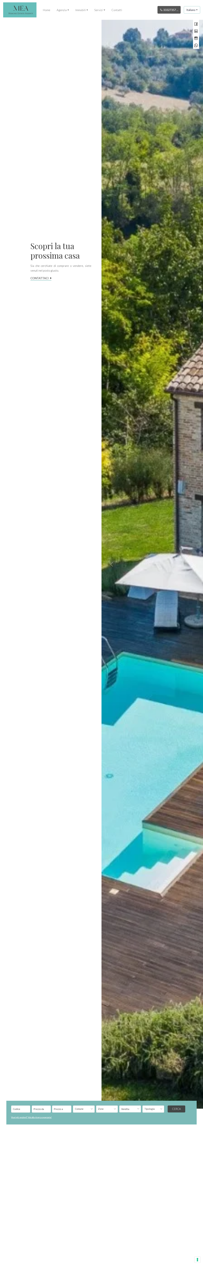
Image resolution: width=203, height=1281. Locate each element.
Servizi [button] (98, 10)
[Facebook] (196, 24)
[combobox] (84, 1109)
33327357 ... (170, 10)
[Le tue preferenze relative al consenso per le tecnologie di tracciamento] (197, 1260)
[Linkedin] (196, 31)
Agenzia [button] (62, 10)
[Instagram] (196, 38)
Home (46, 10)
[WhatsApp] (196, 45)
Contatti (116, 10)
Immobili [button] (80, 10)
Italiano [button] (190, 10)
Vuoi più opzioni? (31, 1117)
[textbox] (82, 1108)
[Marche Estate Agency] (19, 9)
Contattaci (39, 278)
